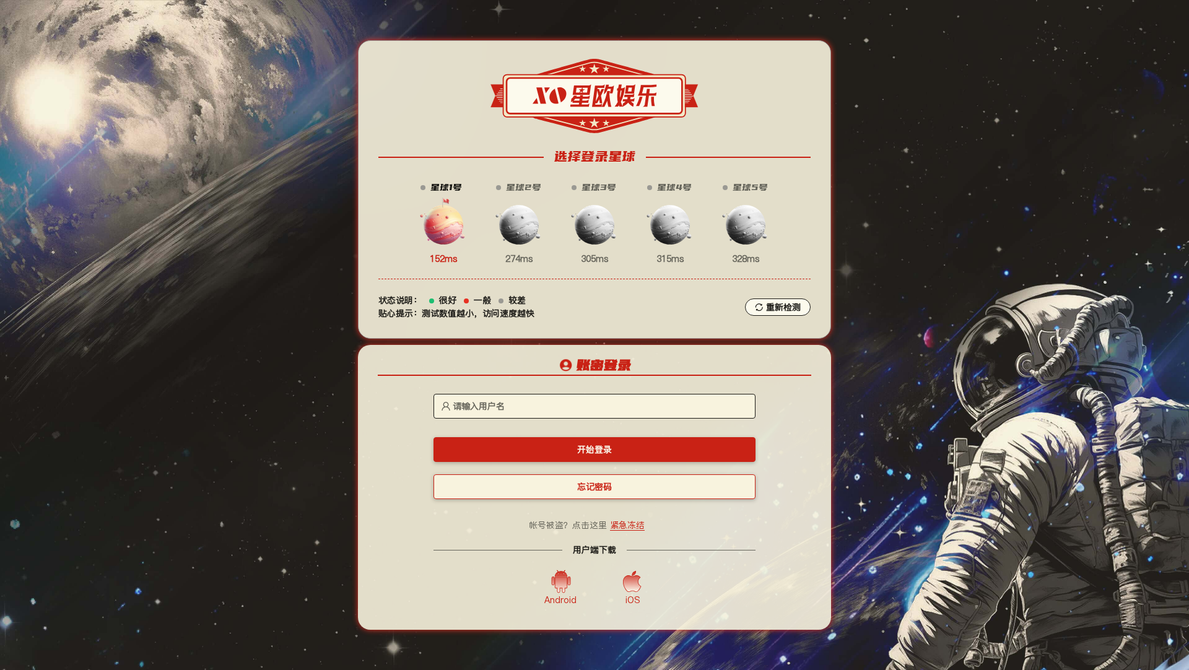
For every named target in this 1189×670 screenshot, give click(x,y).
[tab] (594, 366)
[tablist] (594, 366)
